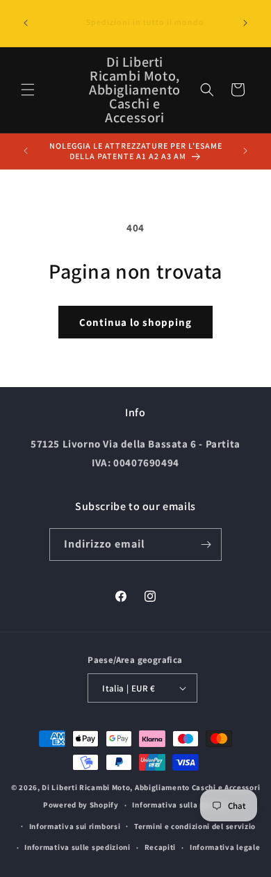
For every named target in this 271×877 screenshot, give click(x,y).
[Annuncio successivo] (245, 23)
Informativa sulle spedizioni (77, 847)
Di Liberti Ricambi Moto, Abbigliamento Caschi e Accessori (151, 787)
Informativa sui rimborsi (75, 826)
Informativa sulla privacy (180, 805)
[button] (28, 89)
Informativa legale (225, 847)
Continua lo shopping (135, 322)
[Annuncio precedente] (25, 23)
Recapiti (160, 847)
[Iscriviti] (205, 544)
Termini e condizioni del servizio (195, 826)
